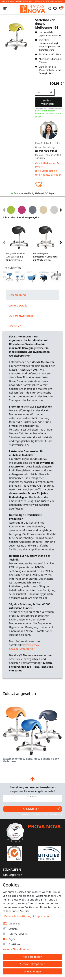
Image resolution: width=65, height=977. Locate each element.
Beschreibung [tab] (17, 294)
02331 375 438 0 (46, 151)
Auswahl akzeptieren (32, 964)
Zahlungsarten (12, 875)
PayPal (12, 939)
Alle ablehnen (32, 971)
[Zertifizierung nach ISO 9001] (14, 853)
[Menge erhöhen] (51, 92)
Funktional (14, 944)
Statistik (13, 929)
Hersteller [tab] (15, 326)
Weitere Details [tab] (18, 305)
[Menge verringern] (38, 92)
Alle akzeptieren (32, 956)
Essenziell (14, 923)
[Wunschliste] (55, 8)
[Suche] (49, 8)
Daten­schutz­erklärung (18, 916)
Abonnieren (31, 809)
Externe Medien (18, 934)
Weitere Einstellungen (16, 949)
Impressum (42, 916)
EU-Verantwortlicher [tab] (21, 315)
